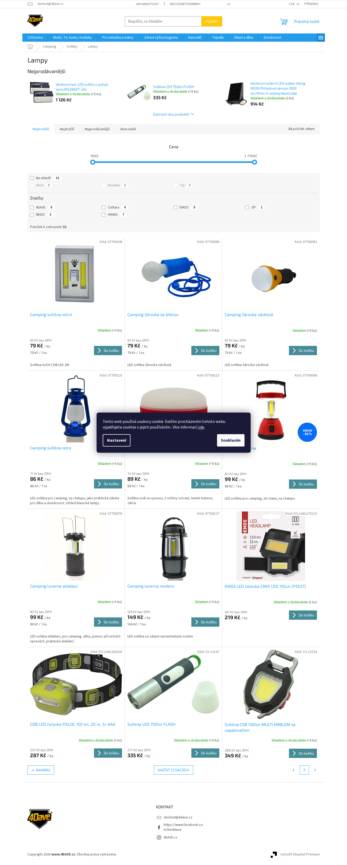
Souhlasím (231, 440)
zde (201, 427)
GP (256, 207)
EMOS (187, 207)
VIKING (116, 214)
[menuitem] (35, 37)
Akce (43, 185)
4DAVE (44, 207)
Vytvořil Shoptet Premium (300, 854)
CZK (292, 4)
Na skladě (47, 178)
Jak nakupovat (147, 4)
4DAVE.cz (170, 837)
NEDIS (43, 214)
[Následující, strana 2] (304, 770)
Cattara (117, 207)
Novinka (117, 185)
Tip (185, 185)
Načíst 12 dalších (173, 770)
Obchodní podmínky (185, 4)
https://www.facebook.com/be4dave (183, 827)
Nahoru (43, 770)
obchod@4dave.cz (178, 817)
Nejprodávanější (97, 129)
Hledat (211, 21)
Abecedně (128, 129)
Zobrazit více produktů (171, 114)
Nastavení (116, 440)
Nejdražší (67, 129)
